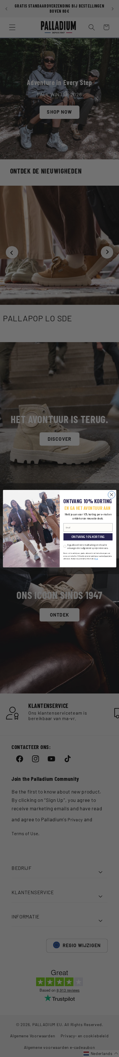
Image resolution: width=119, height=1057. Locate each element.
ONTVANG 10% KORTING (87, 536)
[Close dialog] (111, 494)
